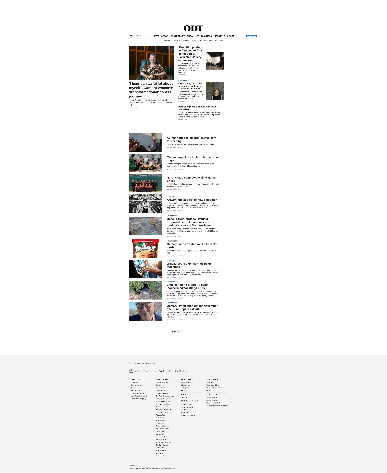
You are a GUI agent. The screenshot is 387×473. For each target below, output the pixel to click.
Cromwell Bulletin (161, 437)
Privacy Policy (135, 390)
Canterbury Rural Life (163, 404)
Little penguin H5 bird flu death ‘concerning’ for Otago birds (188, 286)
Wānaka (186, 40)
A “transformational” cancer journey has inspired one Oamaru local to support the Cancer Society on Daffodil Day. (150, 102)
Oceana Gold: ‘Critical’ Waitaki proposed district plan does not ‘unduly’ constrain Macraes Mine (189, 222)
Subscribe (251, 36)
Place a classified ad (213, 403)
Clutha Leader (160, 448)
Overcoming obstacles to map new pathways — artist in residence (190, 86)
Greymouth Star (161, 390)
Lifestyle (219, 36)
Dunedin (167, 40)
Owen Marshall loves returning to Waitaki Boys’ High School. (190, 144)
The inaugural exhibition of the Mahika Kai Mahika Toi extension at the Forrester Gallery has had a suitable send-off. (188, 68)
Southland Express (162, 456)
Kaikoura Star (160, 388)
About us (134, 388)
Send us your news (137, 385)
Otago (164, 36)
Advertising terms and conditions (216, 405)
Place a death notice (212, 400)
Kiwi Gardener (185, 382)
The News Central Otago (164, 442)
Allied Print (184, 412)
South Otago (207, 40)
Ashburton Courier (162, 426)
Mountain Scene (161, 439)
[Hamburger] (131, 36)
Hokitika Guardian (161, 393)
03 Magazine (185, 388)
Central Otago (196, 40)
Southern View (160, 420)
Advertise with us (211, 397)
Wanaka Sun (160, 434)
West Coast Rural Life (163, 399)
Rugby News (185, 390)
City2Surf (184, 397)
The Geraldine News (162, 407)
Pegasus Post (160, 415)
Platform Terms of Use (138, 393)
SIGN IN (138, 36)
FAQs (208, 390)
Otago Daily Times (162, 382)
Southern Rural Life (162, 450)
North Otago (218, 40)
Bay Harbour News (162, 412)
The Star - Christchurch (163, 409)
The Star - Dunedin (162, 445)
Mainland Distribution (188, 415)
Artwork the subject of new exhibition (192, 199)
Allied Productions (187, 407)
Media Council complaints (139, 396)
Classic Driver (185, 385)
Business (206, 36)
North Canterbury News (163, 401)
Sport (230, 36)
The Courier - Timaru (162, 429)
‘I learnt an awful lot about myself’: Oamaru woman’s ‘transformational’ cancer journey (151, 89)
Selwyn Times (160, 423)
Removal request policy (138, 399)
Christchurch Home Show (189, 400)
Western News (161, 418)
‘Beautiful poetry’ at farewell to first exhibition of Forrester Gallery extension (190, 54)
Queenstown (176, 40)
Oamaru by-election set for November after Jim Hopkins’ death (192, 307)
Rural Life (193, 36)
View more (175, 331)
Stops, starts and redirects (214, 388)
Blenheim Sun (160, 385)
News (156, 36)
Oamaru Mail (160, 431)
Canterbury (177, 36)
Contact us (134, 382)
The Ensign (159, 453)
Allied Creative (185, 410)
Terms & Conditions (212, 385)
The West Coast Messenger (165, 396)
